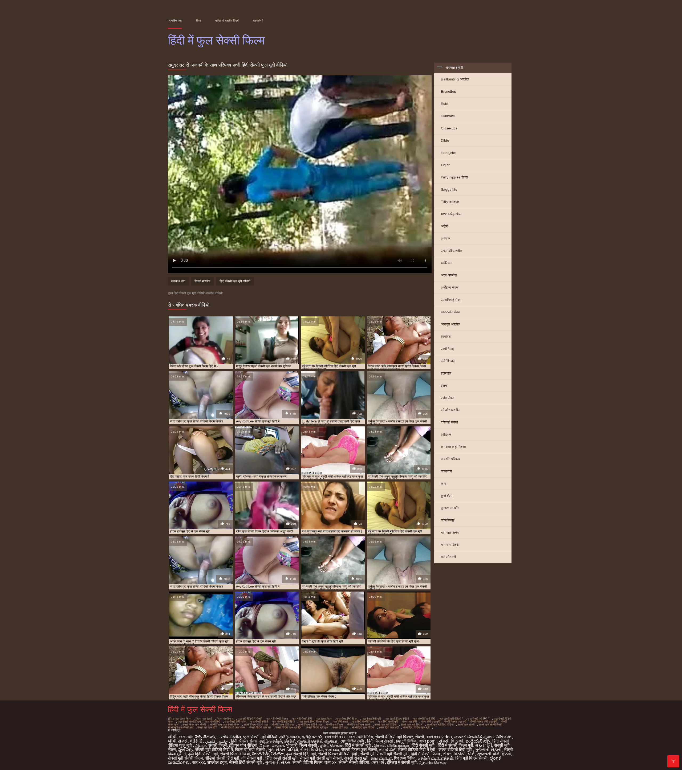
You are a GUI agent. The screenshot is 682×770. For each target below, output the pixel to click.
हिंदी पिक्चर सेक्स (244, 741)
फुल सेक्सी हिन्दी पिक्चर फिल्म (314, 721)
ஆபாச (200, 745)
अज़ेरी (444, 226)
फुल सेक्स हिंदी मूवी (371, 718)
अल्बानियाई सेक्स (451, 300)
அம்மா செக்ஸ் (271, 745)
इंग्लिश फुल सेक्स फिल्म (179, 718)
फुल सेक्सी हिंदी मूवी (301, 754)
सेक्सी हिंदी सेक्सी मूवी (246, 762)
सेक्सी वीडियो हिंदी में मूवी (417, 749)
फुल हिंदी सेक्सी (340, 721)
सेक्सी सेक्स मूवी (356, 758)
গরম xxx (198, 762)
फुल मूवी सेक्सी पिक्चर (277, 718)
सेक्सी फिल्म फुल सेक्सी (194, 724)
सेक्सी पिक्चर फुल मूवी (455, 721)
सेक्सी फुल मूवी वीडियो (385, 724)
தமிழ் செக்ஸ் (270, 741)
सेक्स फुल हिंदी (409, 721)
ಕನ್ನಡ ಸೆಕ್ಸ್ (387, 749)
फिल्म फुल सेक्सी (204, 718)
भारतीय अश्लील (229, 737)
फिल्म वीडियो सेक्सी (250, 749)
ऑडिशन (446, 435)
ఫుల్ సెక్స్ (185, 749)
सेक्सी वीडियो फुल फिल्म (233, 727)
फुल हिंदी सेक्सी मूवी (388, 721)
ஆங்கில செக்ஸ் (432, 762)
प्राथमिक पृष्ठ (175, 20)
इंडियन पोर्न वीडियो (243, 745)
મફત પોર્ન (483, 745)
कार (443, 484)
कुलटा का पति (449, 508)
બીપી (172, 737)
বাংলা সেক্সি (186, 737)
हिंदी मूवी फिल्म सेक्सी (471, 758)
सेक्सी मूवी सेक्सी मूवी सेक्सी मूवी (384, 754)
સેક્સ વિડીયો (311, 749)
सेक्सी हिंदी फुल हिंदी (389, 727)
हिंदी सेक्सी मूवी (424, 745)
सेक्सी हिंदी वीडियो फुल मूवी (416, 727)
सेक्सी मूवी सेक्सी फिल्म (185, 758)
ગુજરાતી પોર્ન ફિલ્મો (494, 754)
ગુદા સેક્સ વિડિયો (283, 749)
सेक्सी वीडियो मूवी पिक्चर (394, 737)
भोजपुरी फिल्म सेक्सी (302, 745)
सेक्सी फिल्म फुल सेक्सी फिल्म (224, 724)
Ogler (445, 165)
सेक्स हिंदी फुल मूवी (430, 721)
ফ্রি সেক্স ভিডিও (405, 758)
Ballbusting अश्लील (455, 79)
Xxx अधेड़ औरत (451, 214)
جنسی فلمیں (217, 741)
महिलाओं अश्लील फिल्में (227, 20)
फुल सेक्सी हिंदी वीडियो (283, 721)
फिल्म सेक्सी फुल (225, 718)
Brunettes (448, 91)
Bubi (444, 104)
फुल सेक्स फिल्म (324, 718)
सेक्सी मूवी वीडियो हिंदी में (214, 749)
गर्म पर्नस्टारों (448, 557)
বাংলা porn (428, 741)
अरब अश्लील (449, 275)
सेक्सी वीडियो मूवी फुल (317, 727)
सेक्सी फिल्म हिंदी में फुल (310, 724)
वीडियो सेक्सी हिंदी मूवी (222, 758)
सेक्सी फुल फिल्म (334, 724)
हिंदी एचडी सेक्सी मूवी (281, 758)
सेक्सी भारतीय (202, 281)
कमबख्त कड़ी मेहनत (453, 447)
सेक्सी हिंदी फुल (340, 727)
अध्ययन (445, 239)
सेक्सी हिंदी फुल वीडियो (363, 727)
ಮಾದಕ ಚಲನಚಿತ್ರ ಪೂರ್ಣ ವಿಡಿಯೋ (483, 737)
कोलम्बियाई (447, 520)
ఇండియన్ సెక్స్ (477, 741)
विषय (198, 20)
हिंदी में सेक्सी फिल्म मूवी (455, 745)
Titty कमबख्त (450, 202)
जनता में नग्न (178, 281)
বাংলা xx (330, 762)
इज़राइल (446, 373)
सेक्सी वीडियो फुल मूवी (260, 727)
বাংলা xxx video (439, 737)
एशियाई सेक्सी (449, 422)
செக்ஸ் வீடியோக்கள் (391, 745)
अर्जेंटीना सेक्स (449, 288)
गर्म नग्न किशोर (450, 545)
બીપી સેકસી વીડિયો (185, 741)
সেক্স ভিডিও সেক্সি (352, 741)
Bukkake (448, 116)
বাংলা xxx (332, 749)
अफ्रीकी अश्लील (451, 251)
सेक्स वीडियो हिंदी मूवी (456, 749)
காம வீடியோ (381, 758)
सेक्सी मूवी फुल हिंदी (207, 727)
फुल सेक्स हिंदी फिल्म (347, 718)
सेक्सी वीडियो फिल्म (307, 762)
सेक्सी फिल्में (217, 745)
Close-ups (449, 128)
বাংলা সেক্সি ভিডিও (361, 737)
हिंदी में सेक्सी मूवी (358, 745)
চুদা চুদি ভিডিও (406, 741)
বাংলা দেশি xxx (335, 737)
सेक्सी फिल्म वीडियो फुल (256, 724)
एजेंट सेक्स (447, 398)
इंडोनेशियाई (447, 361)
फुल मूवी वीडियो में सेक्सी (250, 718)
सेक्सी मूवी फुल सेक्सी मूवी (180, 727)
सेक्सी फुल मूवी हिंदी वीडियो (440, 724)
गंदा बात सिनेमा (450, 533)
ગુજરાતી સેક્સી (488, 749)
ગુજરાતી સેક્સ (277, 762)
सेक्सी (419, 737)
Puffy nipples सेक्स (454, 177)
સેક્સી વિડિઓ (451, 741)
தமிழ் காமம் (289, 737)
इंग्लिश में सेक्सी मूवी (402, 762)
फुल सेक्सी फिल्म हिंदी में (397, 718)
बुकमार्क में (258, 20)
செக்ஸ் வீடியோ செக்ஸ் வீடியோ (311, 741)
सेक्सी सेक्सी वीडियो (354, 762)
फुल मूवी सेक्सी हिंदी (302, 718)
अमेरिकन (446, 263)
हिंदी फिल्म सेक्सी (380, 741)
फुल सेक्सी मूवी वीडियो (260, 737)
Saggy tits (449, 190)
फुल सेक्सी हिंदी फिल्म (235, 721)
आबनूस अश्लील (450, 324)
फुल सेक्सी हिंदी (212, 721)
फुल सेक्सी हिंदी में (259, 721)
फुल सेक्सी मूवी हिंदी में (478, 718)
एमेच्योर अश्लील (450, 410)
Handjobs (448, 153)
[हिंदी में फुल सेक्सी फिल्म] (673, 761)
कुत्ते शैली (446, 496)
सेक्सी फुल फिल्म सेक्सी (358, 724)
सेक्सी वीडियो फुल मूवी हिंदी (288, 727)
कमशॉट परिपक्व (450, 459)
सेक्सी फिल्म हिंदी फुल (283, 724)
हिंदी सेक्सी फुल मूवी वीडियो (235, 281)
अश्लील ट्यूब (217, 762)
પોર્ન (471, 754)
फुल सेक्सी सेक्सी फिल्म (189, 721)
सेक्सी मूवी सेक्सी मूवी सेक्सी (321, 758)
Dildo (445, 140)
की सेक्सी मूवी (252, 758)
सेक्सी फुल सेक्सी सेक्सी (490, 724)
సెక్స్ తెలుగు (205, 737)
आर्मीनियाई (447, 349)
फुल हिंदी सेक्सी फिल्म (363, 721)
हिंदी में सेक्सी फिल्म (426, 754)
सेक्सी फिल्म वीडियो (235, 754)
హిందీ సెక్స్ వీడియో (268, 754)
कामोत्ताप (446, 471)
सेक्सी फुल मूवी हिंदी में (412, 724)
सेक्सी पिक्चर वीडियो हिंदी (338, 754)
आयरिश (445, 337)
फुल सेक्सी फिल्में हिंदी (424, 718)
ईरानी (444, 386)
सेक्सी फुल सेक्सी (466, 724)
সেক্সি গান (378, 762)
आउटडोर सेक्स (450, 312)
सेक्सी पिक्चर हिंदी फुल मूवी (483, 721)
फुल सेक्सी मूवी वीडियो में (451, 718)
